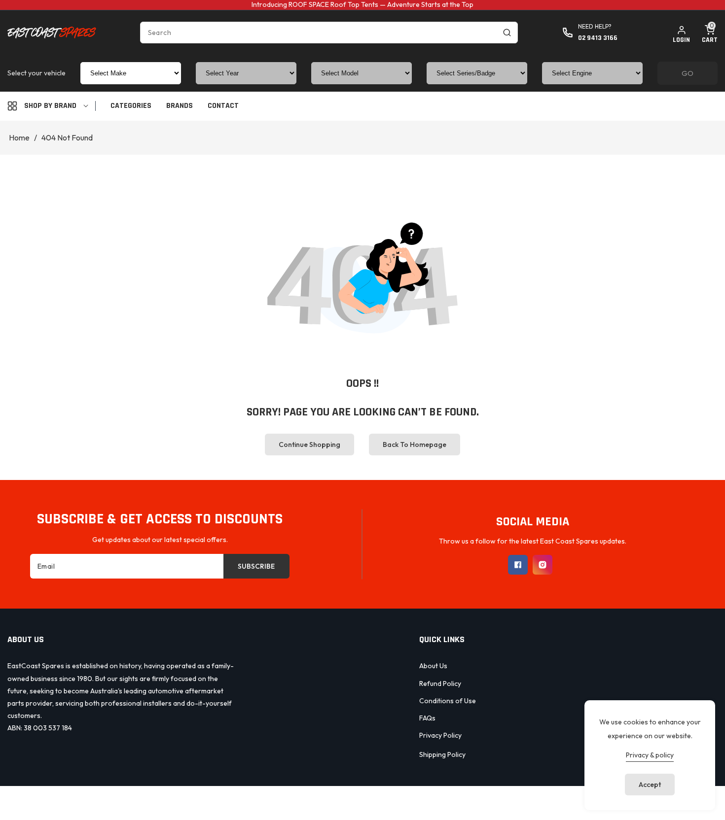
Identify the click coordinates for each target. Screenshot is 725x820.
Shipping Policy (442, 754)
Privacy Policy (440, 735)
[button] (710, 32)
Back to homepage (414, 444)
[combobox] (329, 32)
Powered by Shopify (406, 801)
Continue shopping (309, 444)
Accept (650, 784)
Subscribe (256, 566)
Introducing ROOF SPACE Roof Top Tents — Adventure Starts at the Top (362, 4)
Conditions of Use (447, 700)
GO (687, 73)
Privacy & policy (650, 755)
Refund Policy (440, 683)
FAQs (427, 718)
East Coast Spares (341, 801)
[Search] (507, 32)
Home (19, 137)
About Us (433, 665)
